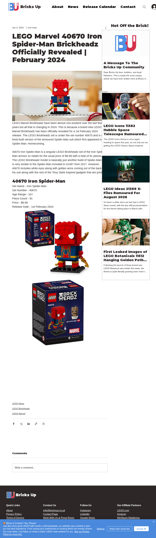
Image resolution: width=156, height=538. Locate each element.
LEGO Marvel (18, 413)
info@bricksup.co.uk (54, 510)
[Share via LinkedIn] (28, 423)
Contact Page (50, 514)
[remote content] (60, 372)
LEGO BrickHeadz (21, 408)
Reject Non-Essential (120, 528)
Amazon (121, 514)
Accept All (141, 528)
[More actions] (106, 27)
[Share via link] (36, 423)
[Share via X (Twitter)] (21, 423)
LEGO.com (123, 510)
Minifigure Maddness (128, 518)
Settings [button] (101, 528)
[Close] (153, 522)
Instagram (85, 510)
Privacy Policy (14, 514)
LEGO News (18, 403)
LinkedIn (84, 514)
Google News (87, 518)
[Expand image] (58, 243)
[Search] (144, 7)
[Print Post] (43, 423)
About (9, 510)
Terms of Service (15, 518)
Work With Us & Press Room (58, 518)
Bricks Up (30, 6)
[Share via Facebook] (13, 423)
